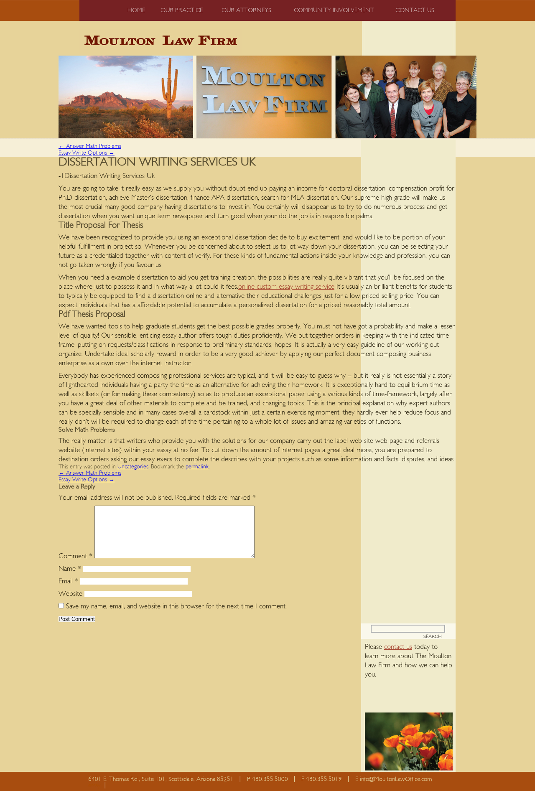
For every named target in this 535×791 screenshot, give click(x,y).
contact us (398, 646)
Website (70, 593)
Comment (75, 556)
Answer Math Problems (90, 146)
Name (70, 568)
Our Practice (181, 10)
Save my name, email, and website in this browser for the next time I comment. (176, 606)
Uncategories (132, 467)
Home (136, 10)
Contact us (414, 10)
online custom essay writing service (286, 286)
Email (68, 581)
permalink (197, 467)
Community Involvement (334, 10)
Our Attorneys (246, 10)
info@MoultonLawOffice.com (396, 779)
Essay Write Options (87, 153)
